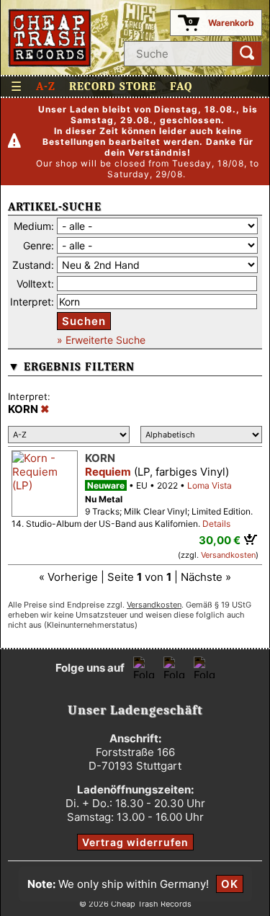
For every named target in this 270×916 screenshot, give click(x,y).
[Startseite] (50, 38)
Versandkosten (228, 555)
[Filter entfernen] (45, 409)
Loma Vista (209, 485)
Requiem (108, 472)
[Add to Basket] (250, 539)
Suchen (84, 321)
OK (229, 884)
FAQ (181, 86)
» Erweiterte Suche (101, 340)
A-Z (45, 86)
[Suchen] (247, 53)
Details (216, 523)
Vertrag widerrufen (135, 842)
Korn (100, 458)
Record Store (112, 86)
